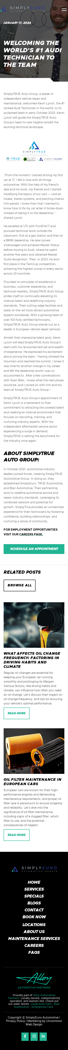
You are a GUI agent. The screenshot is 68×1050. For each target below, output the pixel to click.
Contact (34, 910)
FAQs (34, 953)
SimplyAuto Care (42, 1007)
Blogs (34, 903)
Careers (34, 946)
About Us (34, 932)
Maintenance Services (34, 939)
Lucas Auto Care (41, 1004)
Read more (17, 713)
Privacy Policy (16, 1021)
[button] (64, 9)
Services (34, 890)
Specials (34, 896)
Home (34, 883)
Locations (34, 925)
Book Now (34, 917)
